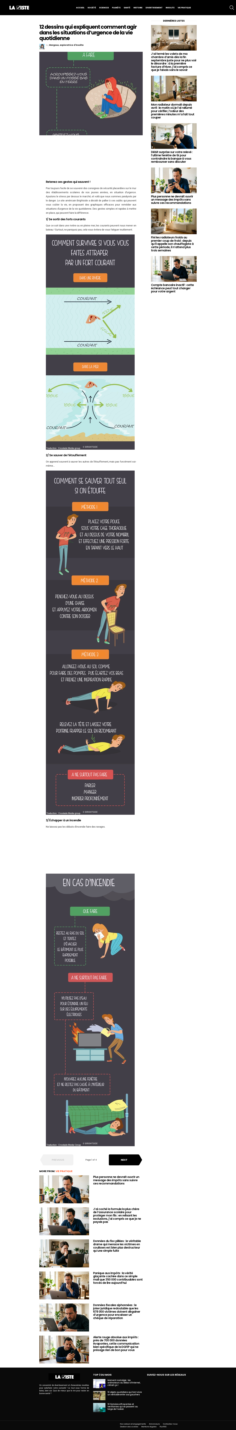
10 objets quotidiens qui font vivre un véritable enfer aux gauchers (124, 1393)
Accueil (80, 7)
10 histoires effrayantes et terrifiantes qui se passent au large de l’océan (122, 1406)
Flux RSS (163, 1427)
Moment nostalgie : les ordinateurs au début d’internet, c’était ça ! (123, 1383)
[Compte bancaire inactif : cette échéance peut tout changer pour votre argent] (174, 269)
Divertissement (154, 7)
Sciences (104, 7)
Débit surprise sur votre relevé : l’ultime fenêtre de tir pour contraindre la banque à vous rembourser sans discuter (172, 157)
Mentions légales (149, 1427)
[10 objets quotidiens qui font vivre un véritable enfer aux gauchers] (99, 1395)
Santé (127, 7)
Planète (116, 7)
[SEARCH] (232, 7)
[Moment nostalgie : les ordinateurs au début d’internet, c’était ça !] (99, 1383)
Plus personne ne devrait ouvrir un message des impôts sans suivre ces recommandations (116, 1180)
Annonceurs (154, 1424)
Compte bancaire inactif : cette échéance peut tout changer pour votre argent (172, 288)
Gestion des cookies (129, 1427)
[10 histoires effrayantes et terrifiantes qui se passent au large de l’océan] (99, 1407)
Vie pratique (184, 7)
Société (92, 7)
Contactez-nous (170, 1424)
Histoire (137, 7)
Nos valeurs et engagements (133, 1424)
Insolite (170, 7)
